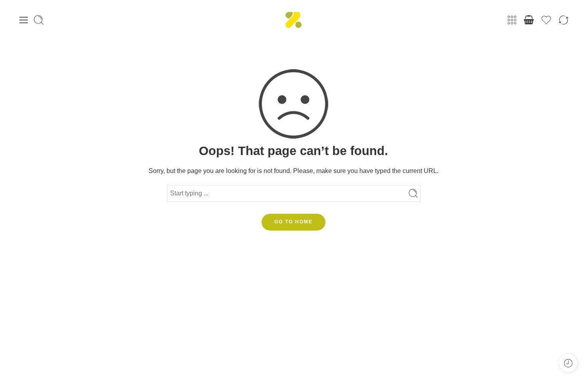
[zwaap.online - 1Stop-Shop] (293, 20)
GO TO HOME (293, 222)
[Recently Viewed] (568, 363)
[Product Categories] (512, 20)
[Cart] (529, 20)
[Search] (38, 20)
